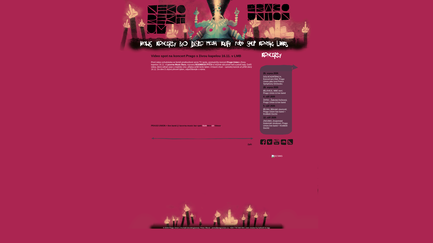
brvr (209, 126)
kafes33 (261, 228)
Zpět (250, 144)
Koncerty (168, 44)
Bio (185, 44)
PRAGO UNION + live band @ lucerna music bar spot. (176, 126)
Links (285, 44)
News (148, 44)
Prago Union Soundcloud (283, 142)
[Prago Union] (277, 152)
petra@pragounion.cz (220, 228)
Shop (253, 44)
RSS (290, 142)
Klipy (228, 44)
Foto (241, 44)
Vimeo (218, 126)
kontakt (267, 44)
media (213, 44)
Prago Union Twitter (270, 142)
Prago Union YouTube (276, 142)
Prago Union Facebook (263, 142)
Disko (198, 44)
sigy (268, 228)
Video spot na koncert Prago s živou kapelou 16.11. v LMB (196, 56)
